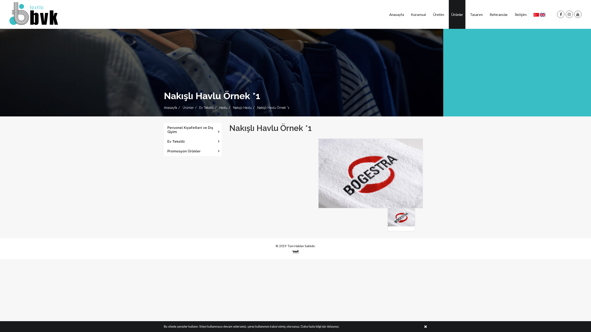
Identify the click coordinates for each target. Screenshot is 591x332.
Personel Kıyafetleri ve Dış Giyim (190, 130)
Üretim (438, 14)
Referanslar (499, 14)
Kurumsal (418, 14)
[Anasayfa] (33, 13)
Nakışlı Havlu (242, 108)
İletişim (521, 14)
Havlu (223, 108)
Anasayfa (396, 14)
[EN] (542, 14)
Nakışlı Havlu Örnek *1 (273, 108)
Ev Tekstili (206, 108)
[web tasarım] (295, 250)
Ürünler (457, 14)
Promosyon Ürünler (184, 151)
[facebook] (560, 14)
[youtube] (578, 14)
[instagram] (569, 14)
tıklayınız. (333, 326)
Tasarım (476, 14)
